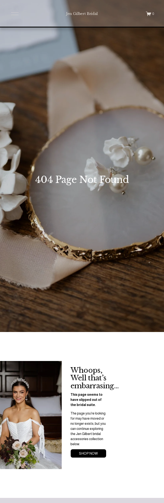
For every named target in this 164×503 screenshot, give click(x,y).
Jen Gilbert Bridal (82, 14)
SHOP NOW (88, 453)
